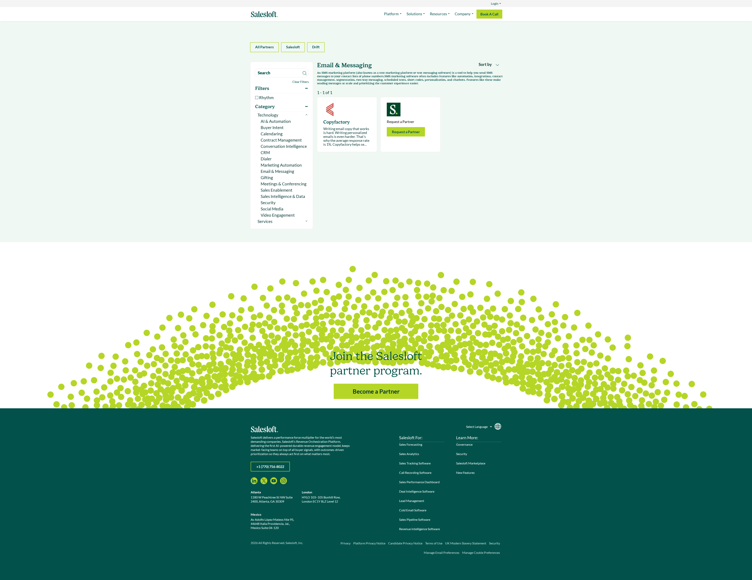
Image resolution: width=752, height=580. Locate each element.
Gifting (267, 177)
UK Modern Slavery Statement (465, 543)
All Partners (264, 47)
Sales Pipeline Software (414, 519)
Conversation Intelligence (284, 146)
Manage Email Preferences (441, 552)
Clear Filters (300, 81)
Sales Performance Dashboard (419, 482)
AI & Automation (276, 121)
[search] (281, 72)
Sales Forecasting (410, 444)
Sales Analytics (409, 454)
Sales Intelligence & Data (283, 196)
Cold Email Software (412, 510)
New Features (465, 472)
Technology (268, 114)
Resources (438, 14)
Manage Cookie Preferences (481, 552)
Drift (316, 47)
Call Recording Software (415, 472)
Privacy (346, 543)
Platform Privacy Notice (369, 543)
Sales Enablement (276, 190)
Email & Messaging (277, 171)
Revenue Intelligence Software (419, 529)
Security (268, 202)
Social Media (272, 208)
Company (463, 14)
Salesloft (293, 47)
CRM (265, 152)
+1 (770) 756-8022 (270, 466)
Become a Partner (376, 391)
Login (494, 3)
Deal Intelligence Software (416, 491)
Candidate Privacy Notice (405, 543)
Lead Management (411, 501)
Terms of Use (433, 543)
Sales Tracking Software (415, 463)
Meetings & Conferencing (283, 183)
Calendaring (272, 133)
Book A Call (489, 14)
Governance (464, 444)
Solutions (414, 14)
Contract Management (281, 139)
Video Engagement (278, 215)
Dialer (266, 158)
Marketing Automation (281, 165)
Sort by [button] (486, 64)
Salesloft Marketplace (470, 463)
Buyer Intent (272, 127)
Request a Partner (406, 132)
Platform (391, 14)
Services (265, 221)
